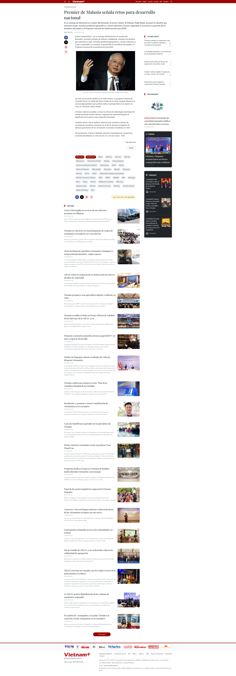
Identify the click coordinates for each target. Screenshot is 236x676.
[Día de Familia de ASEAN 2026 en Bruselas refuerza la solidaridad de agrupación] (129, 556)
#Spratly (116, 169)
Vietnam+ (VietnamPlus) (79, 1)
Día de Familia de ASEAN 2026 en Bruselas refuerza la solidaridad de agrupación (88, 552)
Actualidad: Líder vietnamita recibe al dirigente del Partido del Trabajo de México (153, 183)
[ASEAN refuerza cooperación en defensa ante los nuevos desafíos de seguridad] (129, 280)
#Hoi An (93, 182)
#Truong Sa (107, 169)
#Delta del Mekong (82, 190)
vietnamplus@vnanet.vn (111, 665)
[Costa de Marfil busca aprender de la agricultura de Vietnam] (129, 429)
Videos (151, 134)
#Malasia (109, 157)
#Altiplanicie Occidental (106, 182)
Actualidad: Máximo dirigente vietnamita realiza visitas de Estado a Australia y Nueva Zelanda (152, 203)
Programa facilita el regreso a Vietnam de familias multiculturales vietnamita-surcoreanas (86, 470)
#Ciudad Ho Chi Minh (94, 161)
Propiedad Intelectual (105, 654)
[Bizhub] (102, 647)
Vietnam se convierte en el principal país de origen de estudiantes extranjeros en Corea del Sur (88, 232)
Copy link (66, 52)
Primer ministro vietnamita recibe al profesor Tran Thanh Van (87, 446)
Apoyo (135, 654)
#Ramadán (79, 157)
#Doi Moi (127, 157)
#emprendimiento (118, 161)
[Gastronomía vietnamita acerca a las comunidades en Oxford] (129, 535)
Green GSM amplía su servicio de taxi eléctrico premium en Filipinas (85, 212)
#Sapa (85, 182)
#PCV (100, 177)
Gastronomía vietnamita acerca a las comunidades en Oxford (88, 531)
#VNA (114, 165)
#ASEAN (116, 177)
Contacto (102, 656)
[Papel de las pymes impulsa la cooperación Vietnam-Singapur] (129, 495)
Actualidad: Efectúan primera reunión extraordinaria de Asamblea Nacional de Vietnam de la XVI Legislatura (152, 224)
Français (150, 1)
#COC (87, 173)
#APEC (108, 177)
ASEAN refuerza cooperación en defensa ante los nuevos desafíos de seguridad (89, 276)
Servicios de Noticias (157, 654)
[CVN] (127, 647)
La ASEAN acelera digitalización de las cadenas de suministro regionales (86, 595)
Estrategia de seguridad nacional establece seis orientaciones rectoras (157, 121)
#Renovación (80, 161)
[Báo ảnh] (153, 647)
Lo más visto (153, 36)
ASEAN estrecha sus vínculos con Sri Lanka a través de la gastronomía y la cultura (89, 572)
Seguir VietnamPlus (118, 197)
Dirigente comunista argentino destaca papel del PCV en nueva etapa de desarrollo (89, 337)
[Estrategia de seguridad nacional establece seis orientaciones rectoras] (158, 106)
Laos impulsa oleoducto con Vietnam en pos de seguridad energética (157, 53)
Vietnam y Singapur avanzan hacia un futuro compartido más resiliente (158, 159)
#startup (106, 161)
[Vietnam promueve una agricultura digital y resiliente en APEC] (129, 300)
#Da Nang (131, 177)
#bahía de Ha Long (104, 186)
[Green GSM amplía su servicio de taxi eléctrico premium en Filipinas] (129, 216)
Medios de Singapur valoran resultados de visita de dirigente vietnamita (87, 359)
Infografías (152, 94)
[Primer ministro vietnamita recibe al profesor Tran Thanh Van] (129, 451)
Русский (165, 1)
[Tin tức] (85, 647)
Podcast (152, 175)
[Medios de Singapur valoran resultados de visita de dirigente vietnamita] (129, 363)
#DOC (94, 173)
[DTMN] (140, 647)
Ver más (70, 206)
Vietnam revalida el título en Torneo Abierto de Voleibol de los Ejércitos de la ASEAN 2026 (89, 317)
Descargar (101, 634)
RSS (129, 654)
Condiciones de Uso (120, 654)
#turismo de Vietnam (82, 169)
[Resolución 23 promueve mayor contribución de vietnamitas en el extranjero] (129, 409)
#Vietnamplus (104, 165)
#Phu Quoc (120, 182)
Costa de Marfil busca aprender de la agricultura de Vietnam (87, 425)
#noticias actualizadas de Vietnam (86, 165)
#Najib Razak (91, 157)
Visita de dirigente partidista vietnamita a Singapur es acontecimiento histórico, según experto (88, 252)
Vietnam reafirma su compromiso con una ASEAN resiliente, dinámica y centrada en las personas (156, 42)
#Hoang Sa (126, 169)
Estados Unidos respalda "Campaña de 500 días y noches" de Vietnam (157, 73)
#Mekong (117, 186)
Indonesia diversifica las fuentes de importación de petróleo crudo (156, 63)
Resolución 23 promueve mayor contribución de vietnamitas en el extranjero (86, 405)
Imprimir (66, 47)
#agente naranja (81, 186)
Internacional (70, 7)
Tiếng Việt (138, 1)
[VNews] (77, 647)
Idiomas (141, 654)
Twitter (66, 42)
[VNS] (114, 647)
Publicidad (168, 654)
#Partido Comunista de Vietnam (85, 177)
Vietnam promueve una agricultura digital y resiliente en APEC (90, 296)
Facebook (66, 37)
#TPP (123, 177)
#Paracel (79, 173)
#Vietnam (118, 157)
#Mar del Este (96, 169)
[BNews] (94, 647)
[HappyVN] (166, 647)
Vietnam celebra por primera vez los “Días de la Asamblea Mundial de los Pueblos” (85, 384)
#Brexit (100, 157)
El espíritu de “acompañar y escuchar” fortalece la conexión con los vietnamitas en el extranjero (86, 617)
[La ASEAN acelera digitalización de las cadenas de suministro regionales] (129, 600)
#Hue (78, 182)
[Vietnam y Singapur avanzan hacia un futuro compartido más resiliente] (158, 145)
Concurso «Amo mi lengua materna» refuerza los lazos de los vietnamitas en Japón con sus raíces (88, 511)
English (144, 1)
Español (156, 1)
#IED (92, 190)
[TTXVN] (69, 647)
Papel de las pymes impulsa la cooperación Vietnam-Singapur (88, 490)
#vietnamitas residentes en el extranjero (112, 173)
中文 (161, 1)
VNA (147, 654)
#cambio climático (128, 186)
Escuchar (153, 192)
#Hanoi (121, 165)
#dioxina (92, 186)
